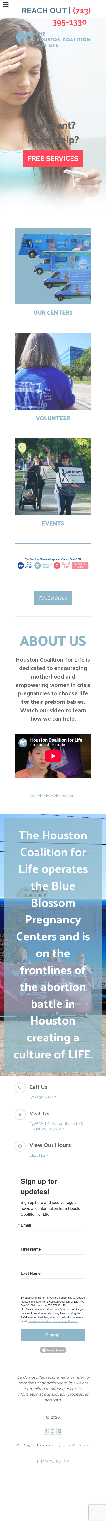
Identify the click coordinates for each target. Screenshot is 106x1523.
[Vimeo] (59, 1431)
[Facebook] (46, 1431)
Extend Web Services (76, 1445)
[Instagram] (52, 1431)
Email (26, 1225)
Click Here (38, 1155)
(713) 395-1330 (42, 1097)
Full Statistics (53, 597)
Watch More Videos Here (53, 796)
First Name (31, 1249)
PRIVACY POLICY (53, 1461)
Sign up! (53, 1335)
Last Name (31, 1273)
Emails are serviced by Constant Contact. (53, 1321)
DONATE (53, 157)
